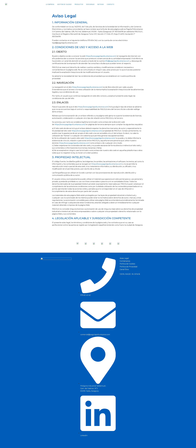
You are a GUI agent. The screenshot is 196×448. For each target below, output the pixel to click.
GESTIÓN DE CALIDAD (64, 4)
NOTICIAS (100, 4)
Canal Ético (124, 269)
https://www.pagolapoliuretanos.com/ (101, 56)
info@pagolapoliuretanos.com (117, 61)
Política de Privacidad (128, 267)
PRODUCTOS (79, 4)
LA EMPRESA (50, 4)
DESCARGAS (90, 4)
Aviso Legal (124, 258)
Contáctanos (125, 261)
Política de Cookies (127, 264)
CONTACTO (110, 4)
